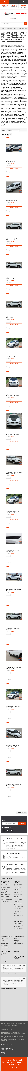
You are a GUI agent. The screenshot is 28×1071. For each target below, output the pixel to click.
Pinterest (11, 830)
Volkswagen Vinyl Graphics (6, 903)
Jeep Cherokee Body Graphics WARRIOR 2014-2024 (12, 239)
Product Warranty (4, 945)
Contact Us (3, 953)
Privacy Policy (17, 938)
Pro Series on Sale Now (19, 923)
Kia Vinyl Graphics (4, 898)
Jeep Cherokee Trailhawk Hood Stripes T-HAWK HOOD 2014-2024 (13, 395)
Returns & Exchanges (5, 947)
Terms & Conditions (18, 943)
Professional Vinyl (23, 6)
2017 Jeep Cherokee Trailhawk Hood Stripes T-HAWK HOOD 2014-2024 (14, 434)
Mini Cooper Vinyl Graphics (6, 899)
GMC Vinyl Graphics (5, 892)
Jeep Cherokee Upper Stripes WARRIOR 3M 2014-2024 (12, 317)
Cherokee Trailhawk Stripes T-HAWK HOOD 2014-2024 (13, 707)
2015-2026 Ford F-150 (18, 915)
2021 (15, 28)
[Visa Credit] (3, 1048)
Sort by (4, 130)
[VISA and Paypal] (3, 1044)
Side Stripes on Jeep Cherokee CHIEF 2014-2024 (14, 590)
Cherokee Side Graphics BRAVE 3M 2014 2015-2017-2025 (13, 785)
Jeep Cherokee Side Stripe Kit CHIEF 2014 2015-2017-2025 (13, 160)
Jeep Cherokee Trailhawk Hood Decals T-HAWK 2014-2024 (12, 746)
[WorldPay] (9, 1044)
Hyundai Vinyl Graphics (6, 894)
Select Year (9, 28)
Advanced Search (21, 1023)
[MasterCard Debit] (3, 1052)
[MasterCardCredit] (11, 1048)
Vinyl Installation (4, 943)
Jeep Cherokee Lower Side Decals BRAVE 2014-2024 (13, 278)
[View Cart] (23, 2)
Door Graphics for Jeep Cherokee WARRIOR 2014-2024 (13, 629)
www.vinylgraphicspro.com (13, 76)
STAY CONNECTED (6, 827)
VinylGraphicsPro (8, 1029)
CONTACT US (17, 951)
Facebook (4, 830)
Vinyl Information (4, 942)
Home (3, 28)
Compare (9, 171)
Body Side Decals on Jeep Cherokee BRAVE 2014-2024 (13, 668)
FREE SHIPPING (5, 6)
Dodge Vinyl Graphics (5, 887)
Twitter (7, 830)
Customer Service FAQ (11, 1023)
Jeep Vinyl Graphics (5, 896)
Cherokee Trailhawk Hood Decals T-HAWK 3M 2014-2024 (13, 356)
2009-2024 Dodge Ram (19, 906)
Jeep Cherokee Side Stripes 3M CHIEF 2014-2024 (12, 551)
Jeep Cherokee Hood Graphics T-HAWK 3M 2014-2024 (13, 512)
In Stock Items (13, 6)
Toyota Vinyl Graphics (5, 901)
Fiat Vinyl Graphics (5, 891)
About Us (3, 955)
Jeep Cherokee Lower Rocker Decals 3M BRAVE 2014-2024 (14, 473)
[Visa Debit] (7, 1048)
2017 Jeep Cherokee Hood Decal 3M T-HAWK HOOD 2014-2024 (13, 199)
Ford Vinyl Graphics (5, 889)
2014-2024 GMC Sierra (19, 898)
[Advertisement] (14, 1006)
